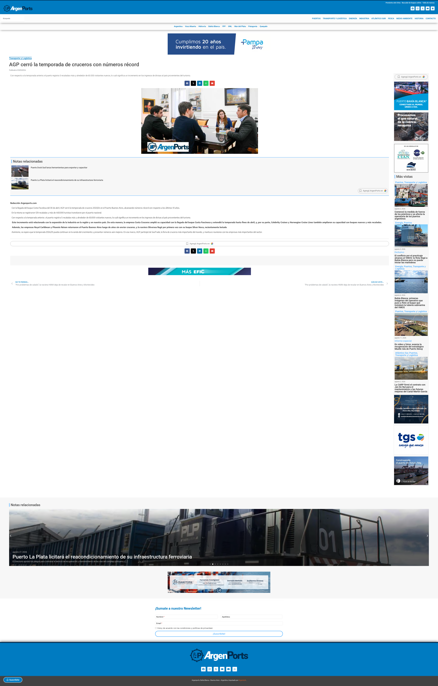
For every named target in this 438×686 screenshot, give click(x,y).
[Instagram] (418, 8)
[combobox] (12, 18)
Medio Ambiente (404, 18)
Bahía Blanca (214, 26)
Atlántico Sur (378, 18)
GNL (230, 26)
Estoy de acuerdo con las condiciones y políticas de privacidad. (185, 628)
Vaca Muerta (190, 26)
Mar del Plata (240, 26)
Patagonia (252, 26)
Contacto (431, 18)
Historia (419, 18)
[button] (187, 83)
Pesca (391, 18)
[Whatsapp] (234, 669)
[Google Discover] (433, 8)
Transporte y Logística (335, 18)
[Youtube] (428, 8)
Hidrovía (202, 26)
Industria (364, 18)
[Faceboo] (413, 8)
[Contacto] (228, 669)
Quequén (263, 26)
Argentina (178, 26)
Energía (353, 18)
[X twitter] (423, 8)
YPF (224, 26)
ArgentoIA (242, 680)
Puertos (316, 18)
